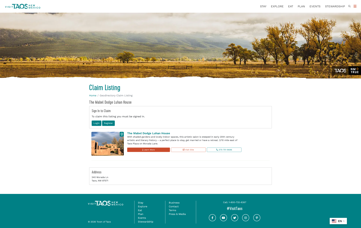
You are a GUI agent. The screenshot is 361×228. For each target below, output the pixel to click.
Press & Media (177, 214)
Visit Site (189, 150)
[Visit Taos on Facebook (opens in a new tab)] (212, 220)
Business (174, 202)
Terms (172, 210)
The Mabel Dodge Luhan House (148, 133)
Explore (277, 6)
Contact (174, 206)
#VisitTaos (246, 208)
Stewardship (335, 6)
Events (315, 6)
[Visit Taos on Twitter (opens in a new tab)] (234, 220)
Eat (290, 6)
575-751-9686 (225, 150)
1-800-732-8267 (237, 202)
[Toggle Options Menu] (355, 6)
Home (92, 95)
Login (96, 123)
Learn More (149, 150)
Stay (263, 6)
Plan (301, 6)
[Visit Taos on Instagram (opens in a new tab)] (245, 220)
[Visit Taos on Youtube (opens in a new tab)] (223, 220)
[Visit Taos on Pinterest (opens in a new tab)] (256, 220)
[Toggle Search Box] (349, 6)
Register (108, 123)
